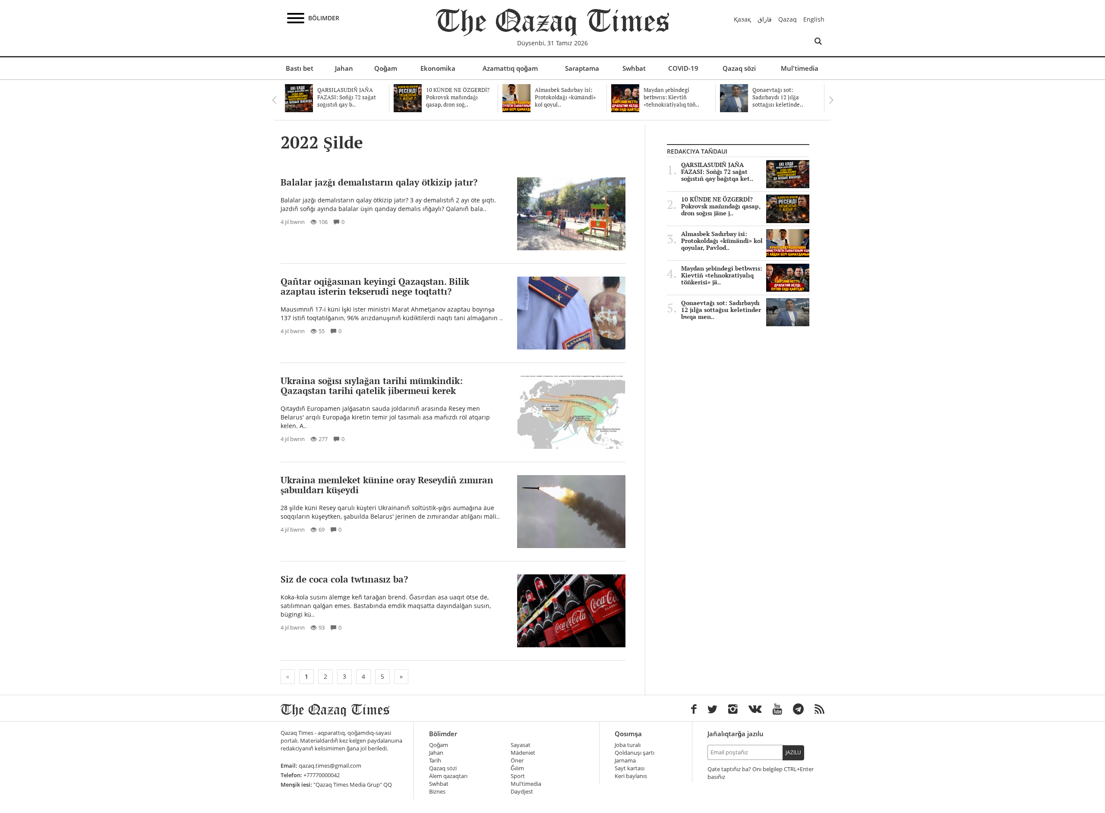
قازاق (765, 19)
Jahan (344, 68)
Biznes (437, 791)
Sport (518, 776)
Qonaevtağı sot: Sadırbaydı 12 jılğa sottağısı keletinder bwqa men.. (721, 309)
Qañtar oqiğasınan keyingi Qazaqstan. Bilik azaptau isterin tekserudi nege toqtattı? (375, 286)
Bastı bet (299, 68)
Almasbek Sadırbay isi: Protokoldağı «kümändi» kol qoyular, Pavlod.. (722, 240)
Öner (517, 760)
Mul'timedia (799, 68)
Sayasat (520, 745)
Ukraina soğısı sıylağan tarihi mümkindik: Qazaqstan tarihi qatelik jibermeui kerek (372, 386)
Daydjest (522, 791)
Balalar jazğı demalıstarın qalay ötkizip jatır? (379, 182)
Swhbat (634, 68)
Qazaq (787, 19)
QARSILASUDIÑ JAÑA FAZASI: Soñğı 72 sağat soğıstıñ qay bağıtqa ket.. (717, 171)
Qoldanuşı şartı (634, 752)
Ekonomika (437, 68)
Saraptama (582, 68)
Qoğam (385, 68)
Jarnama (625, 760)
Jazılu (793, 752)
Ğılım (517, 768)
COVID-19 (683, 68)
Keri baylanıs (631, 776)
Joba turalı (628, 745)
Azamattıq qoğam (510, 68)
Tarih (435, 760)
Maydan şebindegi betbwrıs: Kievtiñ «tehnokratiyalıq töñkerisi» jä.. (721, 275)
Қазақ (742, 19)
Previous (274, 100)
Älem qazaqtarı (448, 776)
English (813, 19)
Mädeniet (523, 752)
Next (831, 100)
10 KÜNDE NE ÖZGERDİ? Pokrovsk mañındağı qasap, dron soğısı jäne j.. (721, 206)
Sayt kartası (629, 768)
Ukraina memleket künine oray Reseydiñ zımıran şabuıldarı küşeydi (387, 485)
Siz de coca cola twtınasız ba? (344, 579)
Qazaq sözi (739, 68)
